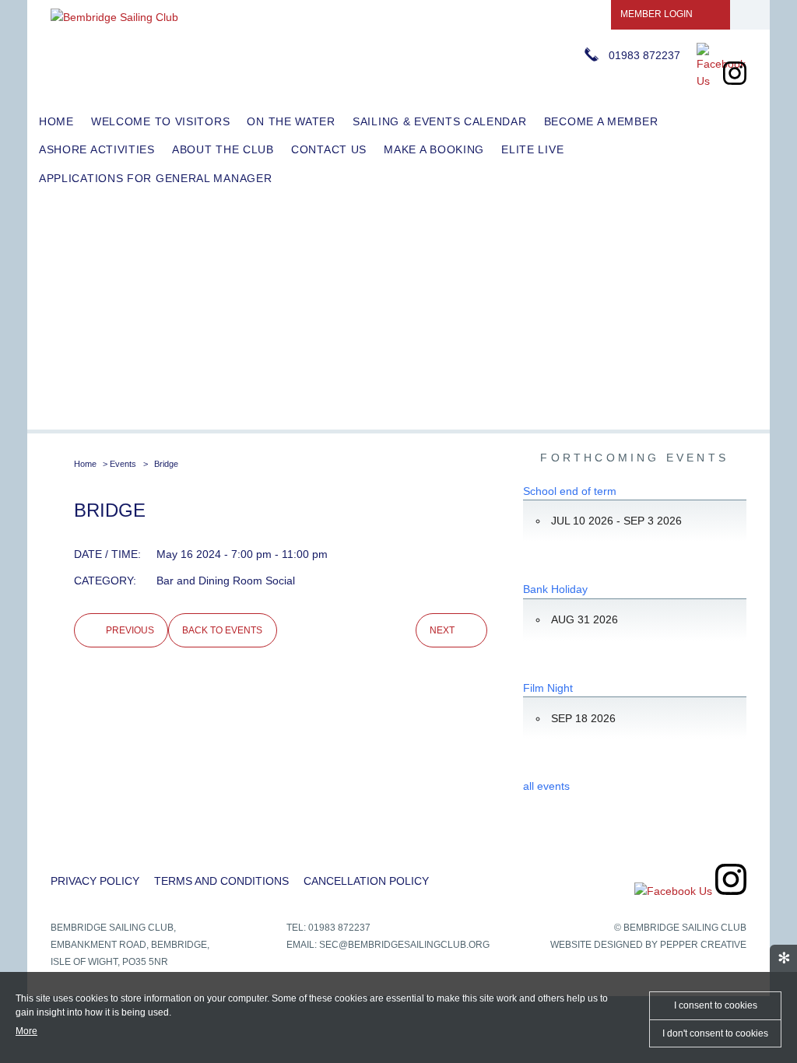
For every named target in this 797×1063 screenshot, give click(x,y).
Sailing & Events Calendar (440, 121)
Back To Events (222, 630)
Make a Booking (434, 149)
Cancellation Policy (366, 881)
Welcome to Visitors (160, 121)
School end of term (569, 491)
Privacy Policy (95, 881)
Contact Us (329, 149)
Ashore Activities (97, 149)
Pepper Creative (703, 944)
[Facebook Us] (721, 81)
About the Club (223, 149)
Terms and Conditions (221, 881)
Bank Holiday (555, 589)
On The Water (291, 121)
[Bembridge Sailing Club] (114, 17)
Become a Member (601, 121)
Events (123, 463)
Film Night (548, 688)
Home (56, 121)
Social (280, 580)
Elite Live (532, 149)
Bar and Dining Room (209, 580)
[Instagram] (734, 81)
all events (546, 786)
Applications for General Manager (155, 178)
